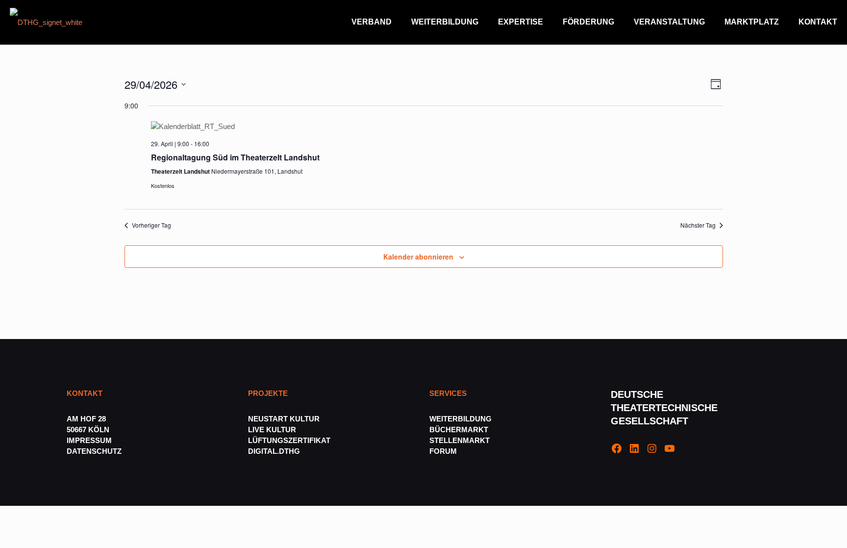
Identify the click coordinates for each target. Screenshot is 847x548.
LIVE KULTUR (272, 429)
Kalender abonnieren (418, 256)
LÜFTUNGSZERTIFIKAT (289, 440)
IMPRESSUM (89, 440)
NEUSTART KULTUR (284, 419)
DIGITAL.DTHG (274, 451)
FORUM (443, 451)
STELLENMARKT (459, 440)
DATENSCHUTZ (95, 451)
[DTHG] (46, 22)
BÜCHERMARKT (458, 429)
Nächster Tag (698, 225)
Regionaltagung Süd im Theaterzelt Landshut (235, 157)
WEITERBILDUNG (460, 419)
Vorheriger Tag (151, 225)
